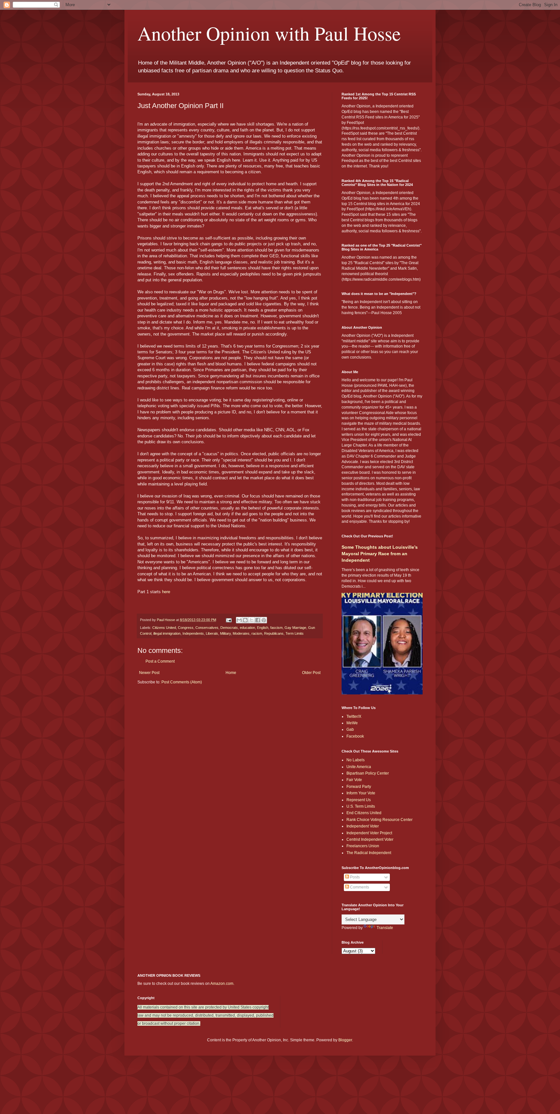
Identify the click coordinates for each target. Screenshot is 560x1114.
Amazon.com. (222, 983)
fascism (276, 628)
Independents (193, 633)
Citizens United (164, 628)
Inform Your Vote (360, 793)
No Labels (355, 760)
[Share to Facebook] (257, 620)
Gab (350, 729)
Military (225, 633)
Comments (359, 887)
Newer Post (149, 672)
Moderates (241, 633)
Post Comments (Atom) (181, 682)
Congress (185, 628)
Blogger (345, 1040)
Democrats (229, 628)
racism (256, 633)
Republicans (274, 633)
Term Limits (295, 633)
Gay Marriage (295, 628)
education (247, 628)
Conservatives (206, 628)
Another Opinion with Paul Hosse (269, 33)
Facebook (355, 736)
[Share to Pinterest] (264, 620)
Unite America (358, 767)
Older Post (311, 672)
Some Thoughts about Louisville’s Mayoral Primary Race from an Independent (380, 553)
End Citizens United (363, 813)
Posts (354, 877)
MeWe (352, 723)
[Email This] (239, 620)
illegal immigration (167, 633)
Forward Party (358, 786)
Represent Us (358, 800)
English (262, 628)
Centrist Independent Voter (369, 839)
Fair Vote (354, 779)
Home (231, 672)
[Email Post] (228, 620)
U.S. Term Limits (360, 806)
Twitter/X (353, 716)
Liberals (212, 633)
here (166, 591)
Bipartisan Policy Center (367, 773)
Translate (385, 927)
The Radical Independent (368, 853)
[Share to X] (251, 620)
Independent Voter (362, 826)
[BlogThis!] (245, 620)
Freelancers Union (362, 846)
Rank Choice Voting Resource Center (379, 819)
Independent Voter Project (369, 833)
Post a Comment (160, 661)
